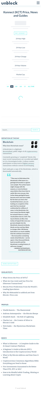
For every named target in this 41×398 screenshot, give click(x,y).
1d (12, 86)
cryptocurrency (32, 151)
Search (35, 130)
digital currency (28, 163)
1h (8, 86)
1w (16, 86)
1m (21, 86)
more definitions (10, 264)
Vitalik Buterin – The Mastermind (16, 310)
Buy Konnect (20, 33)
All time (31, 86)
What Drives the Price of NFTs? (15, 278)
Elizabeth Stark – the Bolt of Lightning (18, 317)
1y (25, 86)
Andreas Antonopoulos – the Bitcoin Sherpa (20, 314)
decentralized (7, 151)
